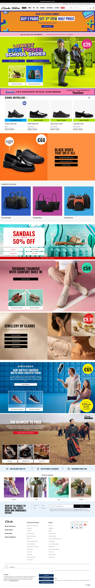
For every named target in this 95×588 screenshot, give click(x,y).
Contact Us (29, 530)
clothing (56, 8)
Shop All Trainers (25, 279)
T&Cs (47, 29)
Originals (42, 8)
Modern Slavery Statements (54, 549)
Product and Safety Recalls (32, 541)
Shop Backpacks (68, 217)
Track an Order (30, 559)
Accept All (46, 575)
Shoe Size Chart (30, 549)
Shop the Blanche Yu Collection (25, 432)
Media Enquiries (52, 546)
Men (34, 8)
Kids (37, 8)
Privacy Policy (76, 509)
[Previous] (86, 97)
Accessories (50, 8)
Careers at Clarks (52, 533)
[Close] (52, 571)
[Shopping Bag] (93, 8)
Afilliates (50, 530)
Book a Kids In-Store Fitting (32, 525)
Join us (82, 506)
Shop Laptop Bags (6, 217)
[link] (16, 116)
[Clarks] (11, 7)
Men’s (13, 253)
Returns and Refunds (31, 543)
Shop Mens (9, 530)
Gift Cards (29, 538)
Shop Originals (10, 537)
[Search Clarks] (79, 7)
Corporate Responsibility (53, 543)
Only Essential (46, 578)
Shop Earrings (16, 339)
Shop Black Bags (37, 217)
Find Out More (70, 34)
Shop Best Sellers (66, 165)
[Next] (89, 97)
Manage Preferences (46, 582)
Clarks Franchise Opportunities (55, 538)
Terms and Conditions (31, 557)
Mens (43, 505)
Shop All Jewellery (16, 335)
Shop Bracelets (16, 342)
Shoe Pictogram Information (32, 546)
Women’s (35, 249)
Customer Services (30, 533)
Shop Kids (8, 533)
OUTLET (62, 8)
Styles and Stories (52, 554)
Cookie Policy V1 (14, 580)
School (24, 8)
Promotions (51, 551)
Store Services (29, 554)
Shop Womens (10, 526)
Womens (35, 505)
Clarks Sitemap (52, 541)
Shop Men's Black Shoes (66, 161)
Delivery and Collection (31, 536)
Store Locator (29, 551)
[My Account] (90, 8)
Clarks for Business (52, 536)
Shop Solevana (25, 384)
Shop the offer (47, 26)
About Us (50, 525)
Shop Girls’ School (13, 61)
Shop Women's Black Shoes (66, 157)
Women (29, 8)
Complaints (29, 528)
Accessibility (51, 528)
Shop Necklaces (16, 346)
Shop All (13, 249)
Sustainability (51, 557)
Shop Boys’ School (38, 61)
